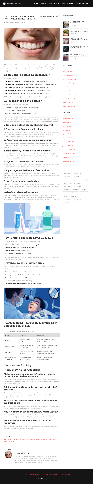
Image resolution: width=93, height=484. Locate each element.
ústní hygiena (67, 183)
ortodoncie (66, 189)
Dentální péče (68, 75)
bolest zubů (76, 189)
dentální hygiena (68, 173)
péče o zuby (79, 173)
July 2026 (67, 122)
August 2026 (68, 118)
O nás (25, 474)
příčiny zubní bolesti (23, 439)
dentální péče (67, 186)
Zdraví (65, 87)
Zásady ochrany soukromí (50, 474)
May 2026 (67, 130)
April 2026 (67, 134)
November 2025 (69, 154)
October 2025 (68, 158)
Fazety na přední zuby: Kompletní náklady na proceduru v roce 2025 (77, 23)
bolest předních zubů (10, 439)
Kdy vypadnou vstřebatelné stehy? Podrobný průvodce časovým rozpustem (79, 31)
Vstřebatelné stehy (40, 3)
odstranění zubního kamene (71, 193)
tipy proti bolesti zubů (36, 439)
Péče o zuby (68, 71)
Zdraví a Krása (68, 103)
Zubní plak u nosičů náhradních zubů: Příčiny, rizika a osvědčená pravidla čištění (79, 56)
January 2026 (68, 146)
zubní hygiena (77, 186)
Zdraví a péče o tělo (69, 95)
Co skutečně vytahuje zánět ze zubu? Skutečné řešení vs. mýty (79, 48)
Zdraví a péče (67, 91)
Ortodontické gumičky (83, 3)
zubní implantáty (68, 199)
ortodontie (84, 193)
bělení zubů (77, 176)
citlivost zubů (77, 183)
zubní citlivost (47, 439)
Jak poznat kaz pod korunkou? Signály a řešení (79, 39)
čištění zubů (73, 196)
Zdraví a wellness (69, 79)
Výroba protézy (54, 3)
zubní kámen (67, 176)
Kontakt (67, 474)
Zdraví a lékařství (69, 107)
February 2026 (68, 142)
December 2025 (69, 150)
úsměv (65, 196)
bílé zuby (84, 189)
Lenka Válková (22, 453)
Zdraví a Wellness (69, 99)
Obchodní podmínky (35, 474)
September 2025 (68, 161)
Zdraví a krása (68, 83)
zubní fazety (82, 180)
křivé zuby (78, 199)
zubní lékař (66, 202)
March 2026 (67, 138)
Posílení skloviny (67, 3)
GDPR (61, 474)
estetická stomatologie (69, 180)
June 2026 (67, 126)
